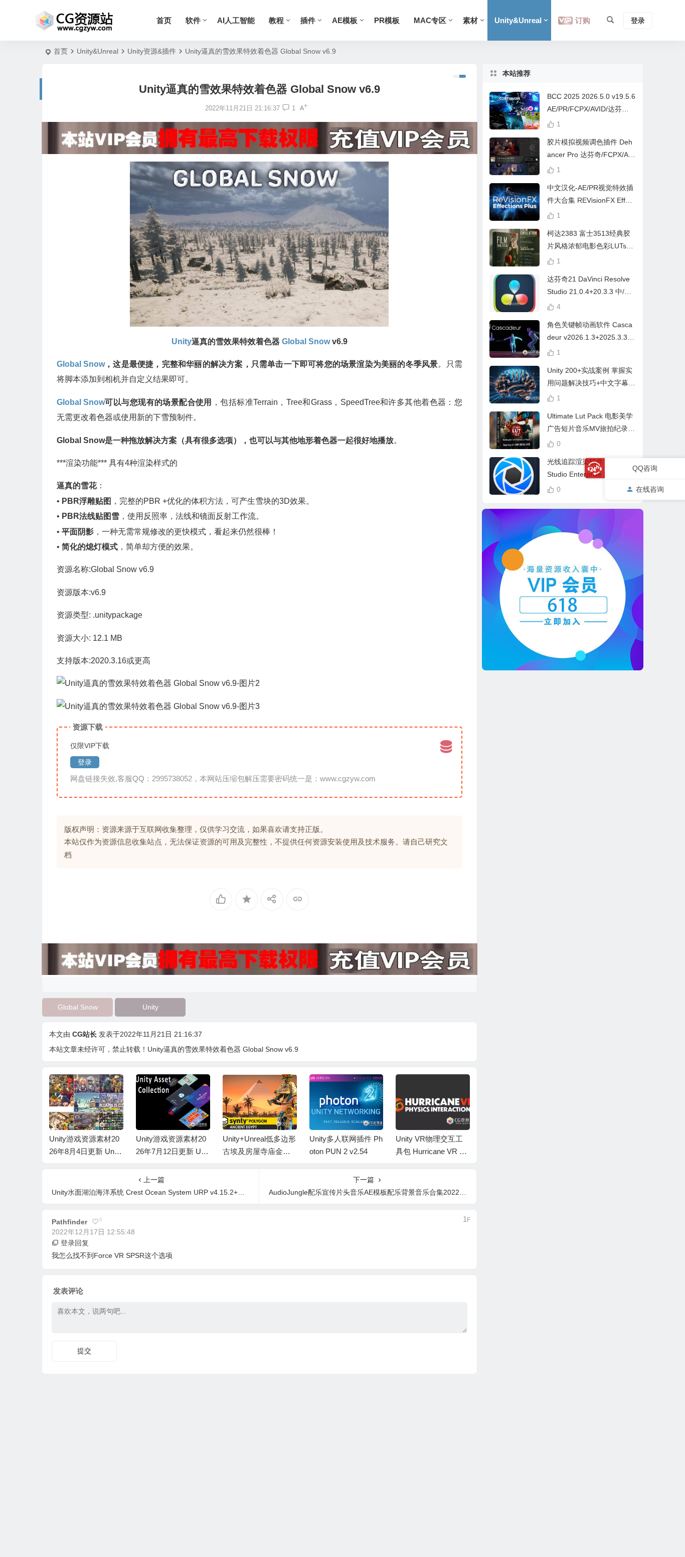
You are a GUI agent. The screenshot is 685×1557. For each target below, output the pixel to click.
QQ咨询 (644, 468)
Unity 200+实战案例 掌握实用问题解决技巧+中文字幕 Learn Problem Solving (590, 382)
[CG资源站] (74, 20)
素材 (470, 20)
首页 (164, 20)
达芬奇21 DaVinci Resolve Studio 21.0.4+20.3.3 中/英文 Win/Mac (589, 291)
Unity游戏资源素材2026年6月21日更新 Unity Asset (432, 1151)
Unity (150, 1007)
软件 (193, 20)
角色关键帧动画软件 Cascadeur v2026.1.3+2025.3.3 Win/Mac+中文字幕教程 (589, 337)
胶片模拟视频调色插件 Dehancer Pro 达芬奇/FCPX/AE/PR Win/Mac (591, 154)
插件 (307, 20)
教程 (276, 20)
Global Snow (78, 1007)
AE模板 (345, 20)
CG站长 (84, 1034)
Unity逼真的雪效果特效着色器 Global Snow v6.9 (222, 1049)
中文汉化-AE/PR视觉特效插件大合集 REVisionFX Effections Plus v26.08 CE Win (591, 200)
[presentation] (411, 1090)
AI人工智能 (236, 20)
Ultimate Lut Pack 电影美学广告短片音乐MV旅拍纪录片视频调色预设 (591, 428)
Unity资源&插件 (151, 51)
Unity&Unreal (518, 20)
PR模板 (387, 20)
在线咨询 (650, 489)
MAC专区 (430, 20)
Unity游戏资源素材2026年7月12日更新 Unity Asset (85, 1151)
